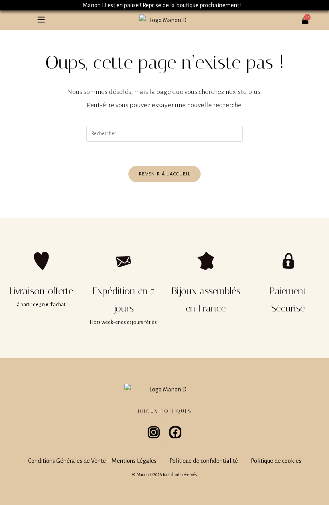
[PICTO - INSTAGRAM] (153, 432)
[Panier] (307, 17)
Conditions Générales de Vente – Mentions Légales (92, 461)
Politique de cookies (276, 461)
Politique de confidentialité (203, 461)
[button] (41, 20)
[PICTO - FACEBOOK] (175, 432)
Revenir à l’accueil (164, 174)
